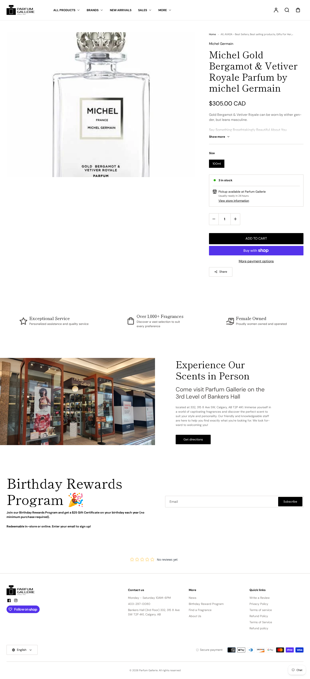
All (222, 34)
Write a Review (259, 598)
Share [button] (223, 271)
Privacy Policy (258, 604)
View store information (233, 201)
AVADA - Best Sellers (237, 34)
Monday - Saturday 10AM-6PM (149, 598)
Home (212, 34)
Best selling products (262, 34)
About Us (195, 616)
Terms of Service (260, 622)
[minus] (214, 219)
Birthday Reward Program (206, 604)
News (192, 598)
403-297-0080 (139, 604)
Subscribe (290, 501)
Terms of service (260, 610)
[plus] (235, 219)
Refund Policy (258, 616)
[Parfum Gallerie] (22, 590)
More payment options (256, 261)
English (21, 650)
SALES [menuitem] (142, 10)
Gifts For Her (283, 34)
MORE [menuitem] (162, 10)
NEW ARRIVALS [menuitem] (120, 10)
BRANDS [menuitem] (92, 10)
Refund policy (258, 628)
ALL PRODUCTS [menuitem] (64, 10)
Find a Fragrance (200, 610)
